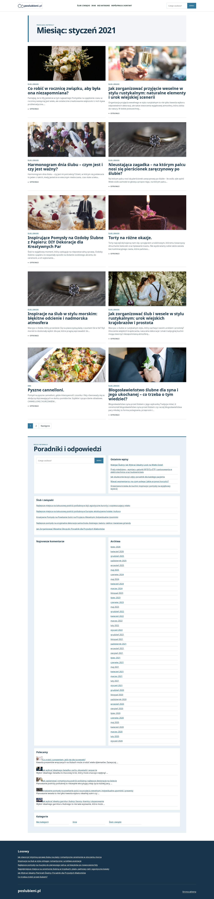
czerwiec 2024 (117, 574)
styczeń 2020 (117, 741)
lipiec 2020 (115, 713)
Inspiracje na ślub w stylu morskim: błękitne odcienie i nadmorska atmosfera (62, 318)
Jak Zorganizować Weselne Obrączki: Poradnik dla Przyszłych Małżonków (70, 529)
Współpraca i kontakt (121, 5)
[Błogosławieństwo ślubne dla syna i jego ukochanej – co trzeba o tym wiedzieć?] (147, 365)
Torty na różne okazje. (130, 237)
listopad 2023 (117, 593)
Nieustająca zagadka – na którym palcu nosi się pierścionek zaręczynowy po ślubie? (147, 169)
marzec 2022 (116, 620)
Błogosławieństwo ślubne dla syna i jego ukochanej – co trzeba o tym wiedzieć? (143, 394)
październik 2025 (118, 560)
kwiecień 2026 (117, 551)
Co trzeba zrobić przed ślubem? (32, 877)
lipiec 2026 (115, 546)
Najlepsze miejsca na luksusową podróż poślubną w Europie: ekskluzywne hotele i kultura (78, 511)
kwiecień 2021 (117, 671)
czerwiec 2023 (117, 602)
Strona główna (189, 891)
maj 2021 (115, 667)
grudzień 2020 (117, 690)
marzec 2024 (116, 588)
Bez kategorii (103, 5)
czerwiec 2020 (117, 717)
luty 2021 (115, 681)
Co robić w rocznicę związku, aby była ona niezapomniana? (64, 90)
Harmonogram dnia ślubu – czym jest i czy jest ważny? (65, 167)
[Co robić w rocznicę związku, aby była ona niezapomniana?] (67, 63)
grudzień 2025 (117, 556)
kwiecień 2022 (117, 616)
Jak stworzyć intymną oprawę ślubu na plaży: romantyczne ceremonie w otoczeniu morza (60, 857)
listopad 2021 (117, 639)
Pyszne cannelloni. (46, 389)
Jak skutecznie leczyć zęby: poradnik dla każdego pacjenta (138, 476)
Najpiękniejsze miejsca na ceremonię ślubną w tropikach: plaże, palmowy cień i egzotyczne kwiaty (63, 869)
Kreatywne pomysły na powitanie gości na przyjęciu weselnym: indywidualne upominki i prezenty (87, 790)
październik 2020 (118, 699)
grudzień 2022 (117, 611)
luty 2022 (115, 625)
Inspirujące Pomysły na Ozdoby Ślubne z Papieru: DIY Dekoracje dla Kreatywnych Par (65, 242)
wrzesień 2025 (117, 565)
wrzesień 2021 (117, 648)
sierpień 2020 (117, 708)
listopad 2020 (117, 694)
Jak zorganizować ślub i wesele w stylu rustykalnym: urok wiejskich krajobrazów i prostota (146, 318)
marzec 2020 (116, 731)
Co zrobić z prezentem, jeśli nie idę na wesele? (63, 759)
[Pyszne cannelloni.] (67, 365)
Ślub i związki (83, 5)
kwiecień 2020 (117, 727)
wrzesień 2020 (117, 704)
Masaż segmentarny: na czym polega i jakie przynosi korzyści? (140, 481)
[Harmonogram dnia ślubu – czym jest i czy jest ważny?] (67, 139)
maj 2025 (115, 570)
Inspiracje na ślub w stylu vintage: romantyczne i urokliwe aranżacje (49, 861)
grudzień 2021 (117, 634)
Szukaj (191, 5)
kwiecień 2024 (117, 583)
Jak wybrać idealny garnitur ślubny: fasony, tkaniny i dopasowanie (73, 801)
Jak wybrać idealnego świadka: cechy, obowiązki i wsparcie (69, 770)
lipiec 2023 (115, 597)
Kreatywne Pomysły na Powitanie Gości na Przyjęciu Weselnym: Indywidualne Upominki (77, 517)
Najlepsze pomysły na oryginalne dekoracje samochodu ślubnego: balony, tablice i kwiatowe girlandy (83, 523)
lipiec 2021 (115, 657)
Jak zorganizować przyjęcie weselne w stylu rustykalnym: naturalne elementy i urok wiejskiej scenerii (147, 93)
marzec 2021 (116, 676)
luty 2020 (115, 736)
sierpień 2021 (117, 653)
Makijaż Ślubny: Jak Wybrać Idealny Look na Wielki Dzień (137, 464)
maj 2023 (115, 607)
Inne (94, 5)
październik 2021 (118, 644)
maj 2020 (115, 722)
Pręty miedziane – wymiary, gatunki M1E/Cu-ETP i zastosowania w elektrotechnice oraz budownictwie (141, 470)
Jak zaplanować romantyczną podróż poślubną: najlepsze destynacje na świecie (79, 780)
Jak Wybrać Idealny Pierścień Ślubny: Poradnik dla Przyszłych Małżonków (52, 873)
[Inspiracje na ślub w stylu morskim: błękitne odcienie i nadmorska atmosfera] (67, 289)
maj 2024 (115, 579)
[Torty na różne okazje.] (147, 213)
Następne (45, 426)
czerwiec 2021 (117, 662)
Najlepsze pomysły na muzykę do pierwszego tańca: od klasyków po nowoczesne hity (58, 865)
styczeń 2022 (117, 630)
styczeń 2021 (117, 685)
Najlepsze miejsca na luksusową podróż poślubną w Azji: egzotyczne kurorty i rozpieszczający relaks (83, 505)
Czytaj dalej (34, 109)
